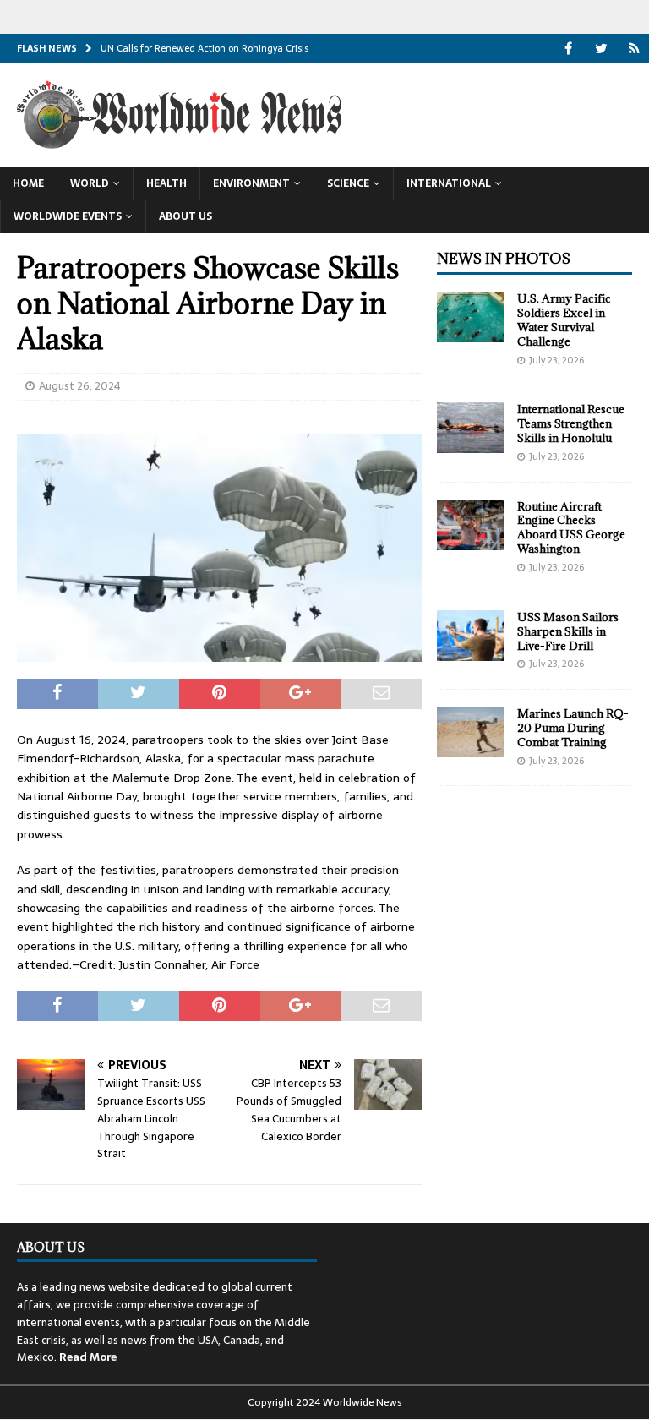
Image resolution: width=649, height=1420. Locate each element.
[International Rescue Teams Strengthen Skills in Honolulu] (470, 427)
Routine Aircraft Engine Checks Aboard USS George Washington (571, 528)
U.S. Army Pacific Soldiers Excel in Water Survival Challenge (564, 320)
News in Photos (503, 258)
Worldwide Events (68, 216)
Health (166, 183)
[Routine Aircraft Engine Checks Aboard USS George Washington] (470, 525)
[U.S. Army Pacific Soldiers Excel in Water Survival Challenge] (470, 317)
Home (28, 183)
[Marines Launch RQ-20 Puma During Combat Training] (470, 732)
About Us (185, 216)
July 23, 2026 (556, 360)
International (448, 183)
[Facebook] (568, 48)
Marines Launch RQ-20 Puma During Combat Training (573, 728)
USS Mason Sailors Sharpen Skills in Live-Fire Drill (568, 631)
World (89, 183)
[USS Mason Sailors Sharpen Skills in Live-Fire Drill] (470, 635)
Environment (251, 183)
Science (348, 183)
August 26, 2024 (80, 386)
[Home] (634, 48)
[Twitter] (601, 48)
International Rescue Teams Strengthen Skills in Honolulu (570, 423)
